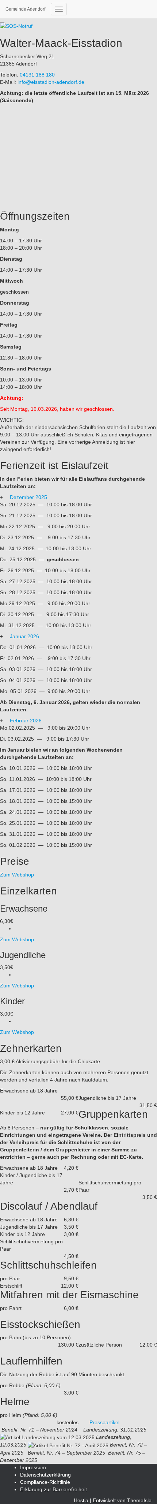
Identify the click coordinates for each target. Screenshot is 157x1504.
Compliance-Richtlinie (45, 1482)
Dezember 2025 (28, 497)
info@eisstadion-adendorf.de (51, 82)
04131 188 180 (37, 75)
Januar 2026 (24, 636)
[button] (78, 497)
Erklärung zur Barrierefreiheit (53, 1489)
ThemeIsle (139, 1500)
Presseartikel (104, 1422)
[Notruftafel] (16, 26)
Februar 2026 (26, 720)
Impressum (33, 1467)
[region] (78, 156)
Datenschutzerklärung (45, 1475)
